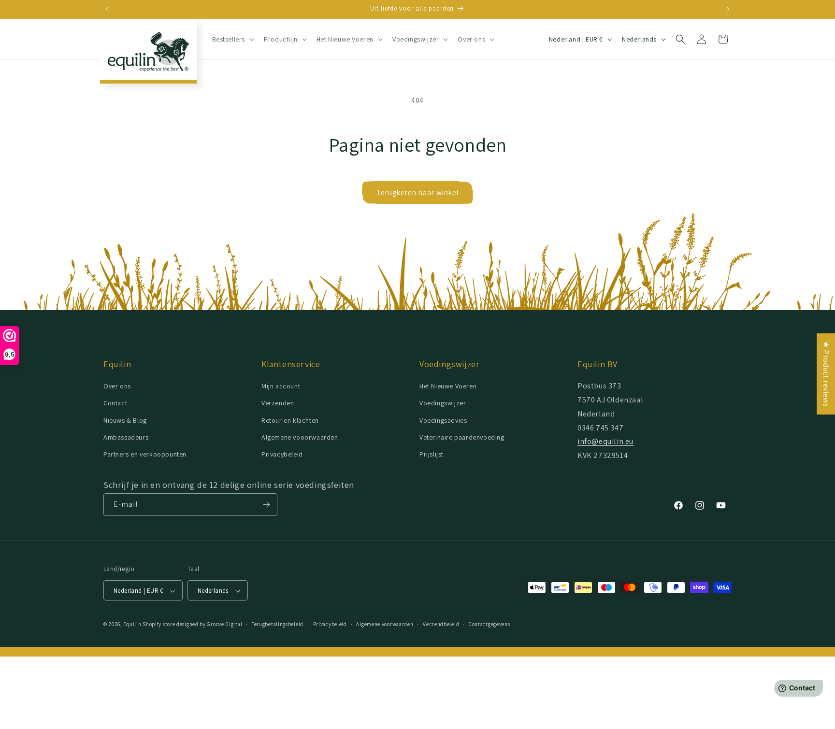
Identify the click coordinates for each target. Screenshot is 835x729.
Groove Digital (224, 624)
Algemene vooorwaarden (299, 437)
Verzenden (277, 403)
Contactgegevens (489, 624)
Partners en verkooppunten (145, 454)
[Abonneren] (266, 504)
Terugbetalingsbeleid (277, 624)
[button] (232, 39)
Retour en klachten (290, 420)
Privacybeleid (282, 454)
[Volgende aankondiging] (728, 9)
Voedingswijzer (442, 403)
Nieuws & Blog (125, 420)
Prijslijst (431, 454)
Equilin (132, 624)
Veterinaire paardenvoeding (461, 437)
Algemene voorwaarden (384, 624)
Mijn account (280, 386)
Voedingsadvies (443, 420)
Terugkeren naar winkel (417, 192)
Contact (115, 403)
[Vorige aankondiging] (106, 9)
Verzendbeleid (441, 624)
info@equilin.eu (605, 442)
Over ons (117, 386)
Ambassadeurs (125, 437)
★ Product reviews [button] (826, 374)
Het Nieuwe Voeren (447, 386)
